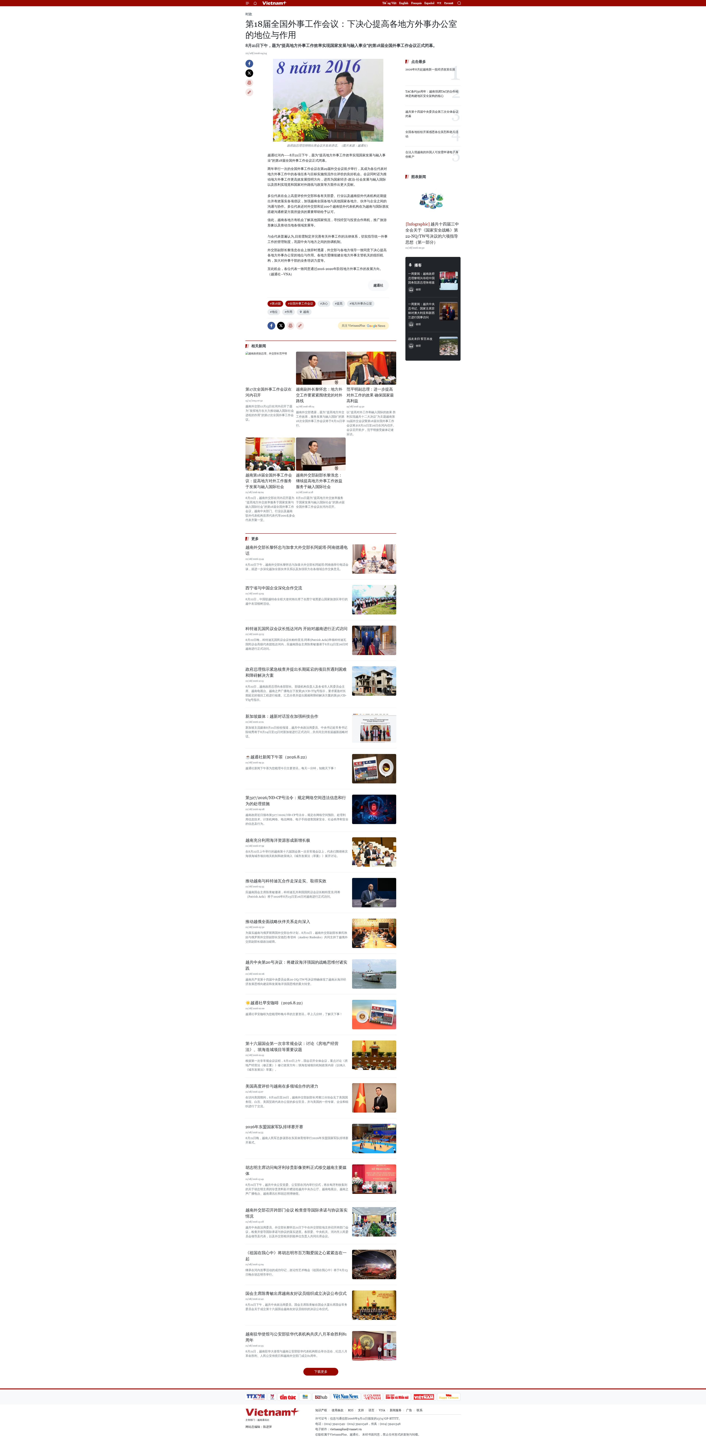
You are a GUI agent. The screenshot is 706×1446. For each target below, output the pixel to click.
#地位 (274, 312)
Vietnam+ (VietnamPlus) (274, 3)
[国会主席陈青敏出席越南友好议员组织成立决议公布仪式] (374, 1305)
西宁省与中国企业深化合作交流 (273, 588)
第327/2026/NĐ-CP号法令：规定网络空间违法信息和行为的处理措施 (295, 800)
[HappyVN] (449, 1397)
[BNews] (305, 1397)
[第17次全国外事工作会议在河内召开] (270, 368)
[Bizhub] (321, 1397)
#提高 (339, 303)
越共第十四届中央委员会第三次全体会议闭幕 (431, 114)
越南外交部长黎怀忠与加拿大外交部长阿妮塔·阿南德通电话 (296, 550)
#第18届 (275, 303)
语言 (371, 1410)
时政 (248, 14)
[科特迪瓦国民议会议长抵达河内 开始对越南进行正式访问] (374, 640)
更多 (255, 539)
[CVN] (372, 1397)
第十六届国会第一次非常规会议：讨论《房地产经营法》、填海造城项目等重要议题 (291, 1046)
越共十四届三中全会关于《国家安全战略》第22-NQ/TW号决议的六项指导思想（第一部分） (432, 233)
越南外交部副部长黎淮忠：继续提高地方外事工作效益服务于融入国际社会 (319, 481)
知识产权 (321, 1410)
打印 (249, 83)
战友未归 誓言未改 (420, 339)
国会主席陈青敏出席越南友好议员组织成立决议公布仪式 (296, 1293)
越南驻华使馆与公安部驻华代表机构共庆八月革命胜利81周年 (296, 1337)
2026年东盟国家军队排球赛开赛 (274, 1127)
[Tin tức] (288, 1397)
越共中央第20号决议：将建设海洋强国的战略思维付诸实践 (296, 965)
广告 (409, 1410)
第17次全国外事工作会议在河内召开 (268, 392)
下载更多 (320, 1372)
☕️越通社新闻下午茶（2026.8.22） (277, 757)
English (403, 3)
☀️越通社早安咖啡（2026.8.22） (275, 1003)
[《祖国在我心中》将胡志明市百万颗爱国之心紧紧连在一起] (374, 1264)
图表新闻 (418, 177)
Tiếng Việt (389, 3)
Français (416, 3)
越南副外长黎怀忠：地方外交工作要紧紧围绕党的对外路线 (319, 395)
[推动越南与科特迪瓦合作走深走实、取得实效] (374, 892)
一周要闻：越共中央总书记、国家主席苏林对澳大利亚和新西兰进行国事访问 (421, 310)
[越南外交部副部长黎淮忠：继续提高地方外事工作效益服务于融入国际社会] (321, 454)
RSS (350, 1410)
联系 (419, 1410)
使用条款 (337, 1410)
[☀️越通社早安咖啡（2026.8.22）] (374, 1014)
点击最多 (418, 62)
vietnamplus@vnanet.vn (346, 1429)
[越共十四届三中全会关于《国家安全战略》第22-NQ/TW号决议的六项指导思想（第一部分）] (433, 200)
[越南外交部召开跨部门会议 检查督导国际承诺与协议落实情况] (374, 1222)
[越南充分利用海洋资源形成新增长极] (374, 852)
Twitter (249, 73)
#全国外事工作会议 (300, 303)
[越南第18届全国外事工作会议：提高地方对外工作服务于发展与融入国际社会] (270, 454)
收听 (418, 289)
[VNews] (272, 1397)
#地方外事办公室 (361, 303)
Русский (448, 3)
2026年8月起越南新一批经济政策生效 (430, 69)
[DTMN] (397, 1397)
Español (429, 3)
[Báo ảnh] (424, 1397)
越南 (306, 312)
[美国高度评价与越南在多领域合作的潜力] (374, 1098)
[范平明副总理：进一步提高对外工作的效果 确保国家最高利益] (371, 368)
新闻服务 (396, 1410)
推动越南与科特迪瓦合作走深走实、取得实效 (285, 881)
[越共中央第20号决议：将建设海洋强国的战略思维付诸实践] (374, 974)
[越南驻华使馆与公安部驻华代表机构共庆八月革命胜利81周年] (374, 1345)
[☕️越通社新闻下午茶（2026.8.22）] (374, 768)
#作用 (288, 312)
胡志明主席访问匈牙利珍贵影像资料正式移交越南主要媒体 (296, 1170)
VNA (382, 1410)
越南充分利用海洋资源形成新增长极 (277, 840)
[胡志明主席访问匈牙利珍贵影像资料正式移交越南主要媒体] (374, 1179)
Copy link (249, 92)
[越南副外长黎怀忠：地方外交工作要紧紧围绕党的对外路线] (321, 368)
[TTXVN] (256, 1397)
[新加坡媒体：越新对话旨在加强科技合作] (374, 728)
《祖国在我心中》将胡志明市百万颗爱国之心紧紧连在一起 (296, 1256)
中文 (439, 3)
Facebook (249, 63)
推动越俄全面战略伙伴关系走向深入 (277, 921)
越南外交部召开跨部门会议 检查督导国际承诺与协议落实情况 (296, 1213)
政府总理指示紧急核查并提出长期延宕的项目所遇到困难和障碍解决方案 (296, 672)
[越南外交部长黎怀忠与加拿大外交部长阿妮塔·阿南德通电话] (374, 559)
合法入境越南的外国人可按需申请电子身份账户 (431, 154)
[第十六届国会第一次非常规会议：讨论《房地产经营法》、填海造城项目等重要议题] (374, 1055)
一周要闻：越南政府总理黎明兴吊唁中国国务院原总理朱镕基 (421, 278)
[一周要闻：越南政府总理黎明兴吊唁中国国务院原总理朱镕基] (448, 281)
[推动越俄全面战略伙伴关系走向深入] (374, 933)
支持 (361, 1410)
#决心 (324, 303)
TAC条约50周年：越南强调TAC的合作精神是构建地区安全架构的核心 (431, 94)
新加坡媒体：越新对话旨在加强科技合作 (281, 716)
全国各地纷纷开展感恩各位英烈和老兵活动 (431, 134)
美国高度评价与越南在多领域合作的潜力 (281, 1086)
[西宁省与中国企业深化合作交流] (374, 599)
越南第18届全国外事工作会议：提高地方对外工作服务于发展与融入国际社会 (268, 481)
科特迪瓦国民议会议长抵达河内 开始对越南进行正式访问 (296, 628)
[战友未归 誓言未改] (448, 346)
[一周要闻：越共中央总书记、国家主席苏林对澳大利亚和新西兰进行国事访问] (448, 311)
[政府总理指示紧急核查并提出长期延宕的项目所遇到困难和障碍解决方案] (374, 681)
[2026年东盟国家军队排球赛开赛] (374, 1138)
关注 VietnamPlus (353, 325)
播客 (418, 265)
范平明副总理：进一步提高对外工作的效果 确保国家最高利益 (370, 395)
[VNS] (346, 1397)
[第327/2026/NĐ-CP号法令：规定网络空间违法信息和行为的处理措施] (374, 809)
